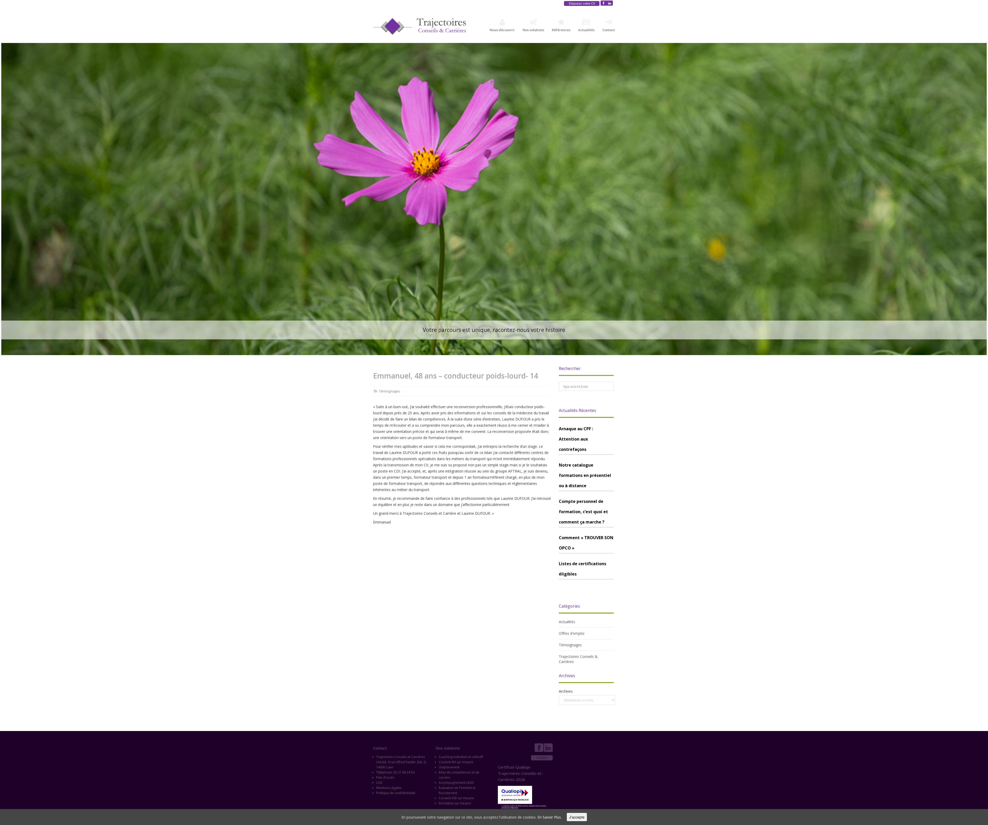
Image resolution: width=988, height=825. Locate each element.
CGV (379, 782)
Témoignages (389, 391)
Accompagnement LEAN (456, 782)
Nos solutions (533, 30)
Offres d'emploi (571, 633)
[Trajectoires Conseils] (420, 26)
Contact (608, 30)
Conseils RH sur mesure (456, 762)
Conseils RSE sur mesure (456, 798)
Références (561, 30)
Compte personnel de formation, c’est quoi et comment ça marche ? (583, 512)
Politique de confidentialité (395, 793)
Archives (566, 691)
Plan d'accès (385, 777)
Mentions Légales (388, 788)
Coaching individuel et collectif (461, 757)
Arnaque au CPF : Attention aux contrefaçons (576, 439)
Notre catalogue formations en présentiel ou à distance (585, 475)
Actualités (586, 30)
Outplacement (449, 767)
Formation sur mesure (455, 803)
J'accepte (577, 817)
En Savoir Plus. (549, 817)
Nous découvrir (502, 30)
